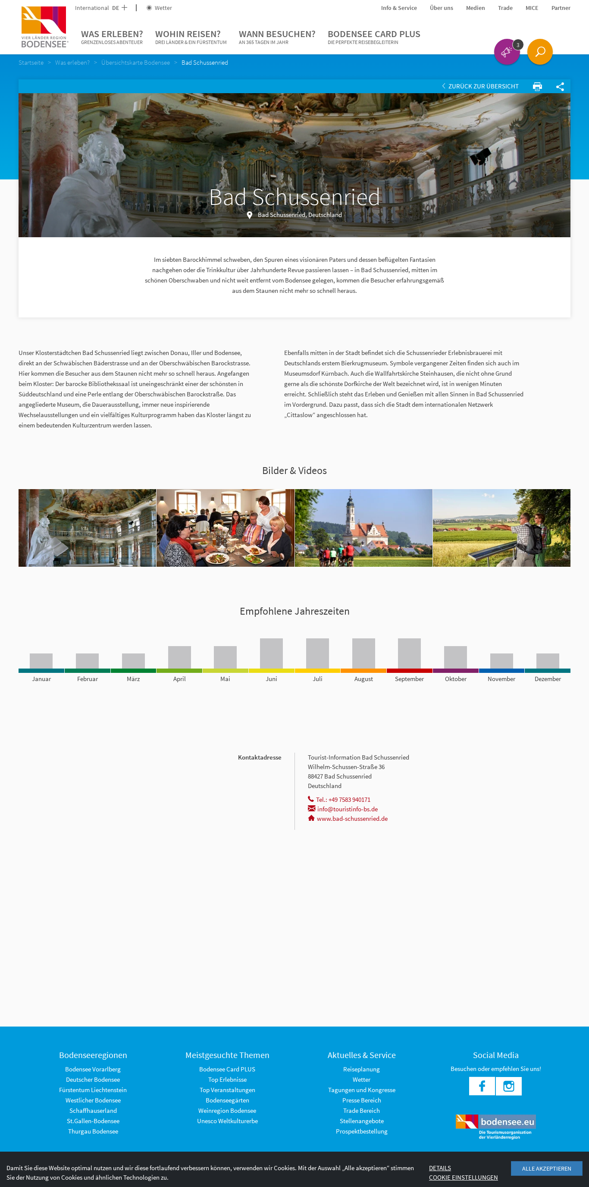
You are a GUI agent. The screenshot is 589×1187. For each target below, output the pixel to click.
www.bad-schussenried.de (352, 818)
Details (440, 1168)
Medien (475, 8)
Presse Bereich (361, 1100)
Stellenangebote (362, 1121)
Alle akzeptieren (546, 1168)
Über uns (441, 8)
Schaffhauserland (93, 1110)
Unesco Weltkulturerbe (227, 1121)
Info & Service (399, 8)
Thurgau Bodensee (93, 1131)
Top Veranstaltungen (227, 1090)
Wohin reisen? (191, 36)
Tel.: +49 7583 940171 (343, 799)
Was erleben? (112, 36)
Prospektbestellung (362, 1131)
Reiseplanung (361, 1069)
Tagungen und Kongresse (361, 1090)
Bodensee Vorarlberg (93, 1069)
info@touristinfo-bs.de (347, 809)
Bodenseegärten (227, 1100)
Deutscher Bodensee (93, 1079)
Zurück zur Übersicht (483, 86)
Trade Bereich (361, 1110)
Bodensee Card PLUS (374, 36)
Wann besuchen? (277, 36)
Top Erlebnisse (227, 1079)
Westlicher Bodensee (93, 1100)
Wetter (163, 8)
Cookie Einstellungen (463, 1177)
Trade (505, 8)
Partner (560, 8)
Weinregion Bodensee (227, 1110)
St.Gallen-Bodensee (93, 1121)
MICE (532, 8)
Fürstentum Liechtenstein (93, 1090)
